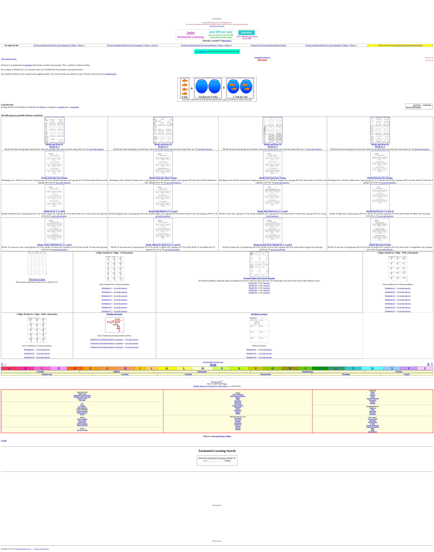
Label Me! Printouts (372, 427)
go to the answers (96, 149)
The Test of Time (82, 430)
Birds (238, 399)
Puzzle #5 (253, 292)
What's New (82, 394)
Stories (82, 414)
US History (372, 414)
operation (28, 65)
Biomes (237, 398)
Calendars (372, 421)
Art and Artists (372, 419)
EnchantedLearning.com (262, 57)
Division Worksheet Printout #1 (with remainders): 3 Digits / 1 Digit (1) (330, 45)
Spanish (372, 402)
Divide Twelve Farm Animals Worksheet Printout (268, 45)
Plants (238, 409)
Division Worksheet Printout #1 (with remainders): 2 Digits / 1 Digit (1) (132, 45)
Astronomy (238, 418)
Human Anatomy (237, 406)
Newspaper (82, 422)
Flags (372, 409)
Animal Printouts (237, 394)
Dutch (373, 392)
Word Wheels (372, 432)
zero (81, 74)
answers (266, 283)
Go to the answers (120, 288)
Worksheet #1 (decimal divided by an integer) (106, 339)
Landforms (237, 425)
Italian (373, 397)
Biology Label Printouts (237, 396)
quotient (61, 107)
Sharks (238, 412)
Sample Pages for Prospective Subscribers (210, 386)
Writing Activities (82, 424)
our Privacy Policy (223, 436)
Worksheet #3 (106, 296)
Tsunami (238, 428)
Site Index (82, 400)
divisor (43, 107)
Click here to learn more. (217, 26)
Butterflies (238, 401)
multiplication (110, 74)
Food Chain (238, 404)
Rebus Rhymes (82, 413)
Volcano (237, 429)
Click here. (226, 41)
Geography (372, 411)
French (372, 394)
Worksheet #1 (106, 288)
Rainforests (238, 410)
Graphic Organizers (372, 425)
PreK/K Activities (82, 411)
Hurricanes (238, 423)
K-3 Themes (82, 406)
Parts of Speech (82, 425)
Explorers (372, 408)
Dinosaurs (238, 402)
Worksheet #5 (106, 304)
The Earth (238, 420)
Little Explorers (82, 408)
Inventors (373, 413)
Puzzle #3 (253, 288)
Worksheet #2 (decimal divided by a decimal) (106, 343)
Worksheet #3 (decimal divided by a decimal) (106, 347)
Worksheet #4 (106, 300)
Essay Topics (82, 421)
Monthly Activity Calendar (82, 397)
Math (213, 364)
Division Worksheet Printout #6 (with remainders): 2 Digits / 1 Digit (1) (206, 45)
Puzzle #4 (253, 290)
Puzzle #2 (253, 285)
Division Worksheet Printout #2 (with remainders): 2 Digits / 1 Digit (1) (59, 45)
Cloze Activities (82, 419)
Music (373, 430)
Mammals (238, 407)
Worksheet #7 (106, 311)
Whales (238, 413)
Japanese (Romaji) (373, 398)
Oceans (237, 426)
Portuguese (372, 400)
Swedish (372, 403)
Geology (238, 421)
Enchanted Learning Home (82, 395)
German (372, 395)
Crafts (82, 405)
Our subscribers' (201, 51)
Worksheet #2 (106, 292)
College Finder (372, 422)
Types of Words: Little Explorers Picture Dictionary (407, 45)
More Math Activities (9, 59)
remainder (75, 107)
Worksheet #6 (106, 307)
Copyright (4, 549)
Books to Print (82, 398)
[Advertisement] (217, 9)
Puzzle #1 (253, 283)
